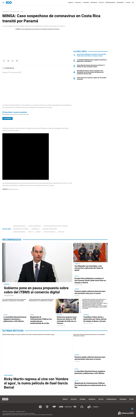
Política (101, 2)
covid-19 (30, 232)
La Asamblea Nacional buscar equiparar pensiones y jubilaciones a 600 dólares (15, 319)
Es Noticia (78, 2)
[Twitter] (8, 61)
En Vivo (128, 2)
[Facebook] (4, 61)
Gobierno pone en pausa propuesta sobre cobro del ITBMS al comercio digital (36, 290)
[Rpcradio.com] (74, 408)
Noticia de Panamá (49, 232)
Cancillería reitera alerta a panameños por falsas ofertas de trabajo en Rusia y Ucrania (94, 319)
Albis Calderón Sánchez (88, 323)
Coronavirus (35, 229)
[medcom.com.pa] (95, 408)
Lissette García (9, 68)
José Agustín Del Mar (9, 295)
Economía (86, 2)
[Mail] (17, 61)
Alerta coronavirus (34, 226)
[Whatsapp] (12, 61)
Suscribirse (7, 118)
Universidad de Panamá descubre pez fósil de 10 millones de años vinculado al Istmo (91, 65)
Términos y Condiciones (8, 411)
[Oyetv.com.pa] (54, 408)
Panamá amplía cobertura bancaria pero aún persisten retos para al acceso (90, 292)
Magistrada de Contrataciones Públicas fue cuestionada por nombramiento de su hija (41, 320)
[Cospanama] (61, 408)
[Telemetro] (40, 408)
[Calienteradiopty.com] (81, 408)
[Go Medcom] (68, 408)
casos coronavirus (19, 232)
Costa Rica (61, 232)
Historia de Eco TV (21, 411)
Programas (120, 2)
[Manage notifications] (132, 409)
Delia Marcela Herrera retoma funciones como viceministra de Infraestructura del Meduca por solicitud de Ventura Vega (90, 72)
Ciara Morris (77, 295)
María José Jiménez (78, 284)
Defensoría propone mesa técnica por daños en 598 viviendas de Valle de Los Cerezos (67, 320)
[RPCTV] (47, 408)
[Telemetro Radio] (88, 408)
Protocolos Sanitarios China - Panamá (56, 226)
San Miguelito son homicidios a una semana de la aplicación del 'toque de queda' (89, 268)
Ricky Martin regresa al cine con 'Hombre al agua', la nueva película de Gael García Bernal (36, 383)
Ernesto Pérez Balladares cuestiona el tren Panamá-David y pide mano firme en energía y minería (91, 55)
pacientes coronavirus (49, 229)
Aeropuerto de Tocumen (20, 229)
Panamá (38, 232)
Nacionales (93, 2)
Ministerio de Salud (19, 226)
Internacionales (110, 2)
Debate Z (70, 2)
